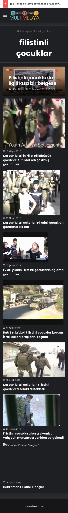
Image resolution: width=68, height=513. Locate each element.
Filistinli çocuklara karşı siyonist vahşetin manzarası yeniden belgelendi (33, 435)
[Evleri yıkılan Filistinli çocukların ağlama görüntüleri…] (25, 247)
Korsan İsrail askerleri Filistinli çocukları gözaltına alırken (33, 224)
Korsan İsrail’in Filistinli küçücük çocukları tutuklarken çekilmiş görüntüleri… (27, 160)
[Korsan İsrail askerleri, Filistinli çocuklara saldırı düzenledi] (34, 359)
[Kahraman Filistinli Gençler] (21, 461)
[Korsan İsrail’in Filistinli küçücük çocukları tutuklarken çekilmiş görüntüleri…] (34, 123)
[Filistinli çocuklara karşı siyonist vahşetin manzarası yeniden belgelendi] (31, 410)
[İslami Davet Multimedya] (24, 15)
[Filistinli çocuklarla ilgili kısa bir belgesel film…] (34, 81)
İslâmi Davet (18, 89)
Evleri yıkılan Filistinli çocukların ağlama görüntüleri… (33, 272)
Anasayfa (25, 31)
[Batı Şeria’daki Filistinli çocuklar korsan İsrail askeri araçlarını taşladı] (33, 302)
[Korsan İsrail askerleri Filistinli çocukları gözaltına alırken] (31, 192)
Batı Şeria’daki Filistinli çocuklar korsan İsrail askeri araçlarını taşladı (33, 334)
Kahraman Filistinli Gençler (23, 487)
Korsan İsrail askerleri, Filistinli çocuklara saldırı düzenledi (26, 387)
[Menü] (5, 16)
